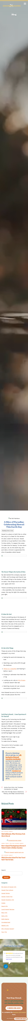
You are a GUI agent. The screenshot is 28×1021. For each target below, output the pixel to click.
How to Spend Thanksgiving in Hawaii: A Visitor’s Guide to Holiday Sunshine (13, 847)
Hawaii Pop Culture (7, 890)
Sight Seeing (5, 919)
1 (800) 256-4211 (14, 1008)
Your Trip (4, 932)
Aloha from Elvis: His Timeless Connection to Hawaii (13, 788)
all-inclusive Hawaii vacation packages (14, 757)
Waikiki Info (5, 925)
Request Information (19, 1012)
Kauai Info (4, 906)
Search (3, 870)
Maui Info (4, 912)
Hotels (3, 903)
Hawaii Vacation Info (7, 899)
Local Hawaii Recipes (7, 909)
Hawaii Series (5, 893)
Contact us (16, 771)
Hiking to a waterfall (9, 668)
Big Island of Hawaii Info (8, 887)
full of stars (21, 680)
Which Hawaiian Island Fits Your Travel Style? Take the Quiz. (13, 859)
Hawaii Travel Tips (6, 843)
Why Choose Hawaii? (7, 831)
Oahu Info (4, 916)
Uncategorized (5, 922)
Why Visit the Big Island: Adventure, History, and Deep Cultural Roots (13, 792)
